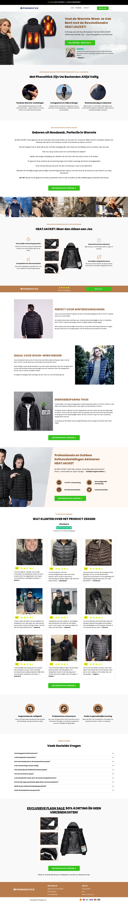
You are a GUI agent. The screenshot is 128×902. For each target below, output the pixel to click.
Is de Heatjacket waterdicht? (25, 757)
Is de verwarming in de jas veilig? (26, 766)
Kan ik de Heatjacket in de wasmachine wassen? (32, 761)
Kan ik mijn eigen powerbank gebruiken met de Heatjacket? (36, 782)
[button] (64, 753)
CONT (85, 8)
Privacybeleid (52, 891)
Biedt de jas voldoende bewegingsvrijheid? (30, 786)
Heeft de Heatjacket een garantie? (27, 790)
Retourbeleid (86, 889)
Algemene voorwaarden (55, 889)
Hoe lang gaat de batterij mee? (26, 753)
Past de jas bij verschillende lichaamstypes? (30, 770)
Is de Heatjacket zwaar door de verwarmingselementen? (35, 778)
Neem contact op (88, 894)
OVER (72, 8)
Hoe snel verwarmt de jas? (24, 774)
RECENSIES (79, 8)
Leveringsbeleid (53, 894)
